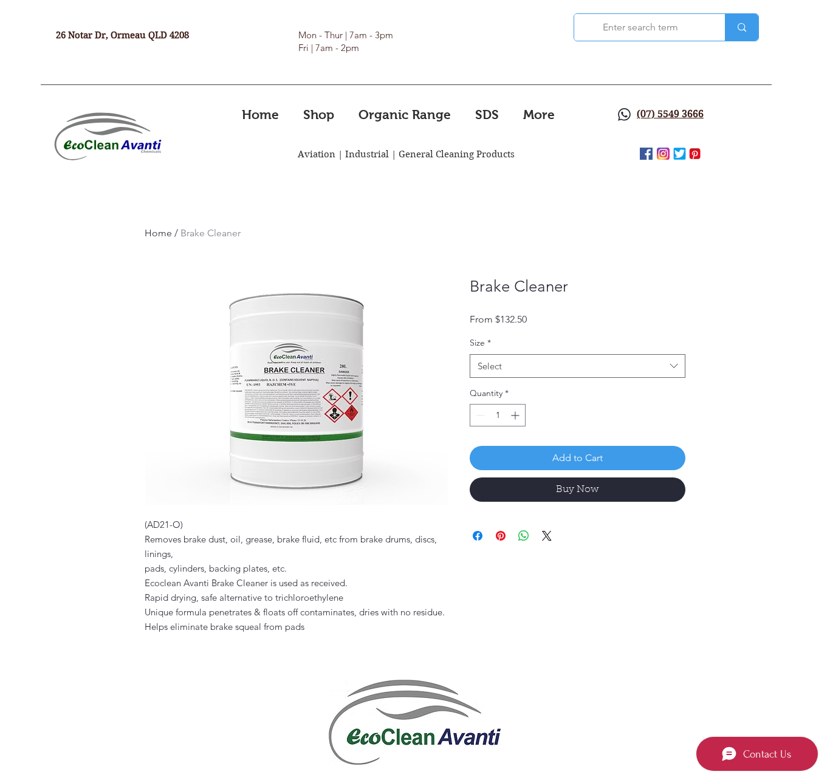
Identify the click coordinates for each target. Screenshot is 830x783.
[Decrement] (479, 415)
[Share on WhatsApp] (523, 535)
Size (480, 342)
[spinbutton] (498, 415)
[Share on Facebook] (477, 535)
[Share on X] (547, 535)
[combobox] (577, 366)
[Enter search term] (741, 27)
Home (158, 233)
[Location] (624, 114)
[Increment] (516, 415)
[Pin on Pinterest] (500, 535)
